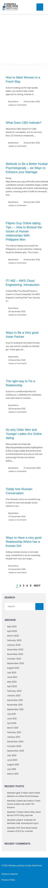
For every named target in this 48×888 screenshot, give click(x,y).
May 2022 (12, 681)
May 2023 (12, 626)
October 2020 (14, 746)
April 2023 (12, 631)
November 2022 (15, 654)
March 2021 (12, 727)
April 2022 (12, 686)
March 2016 (12, 773)
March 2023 (13, 635)
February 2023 (14, 640)
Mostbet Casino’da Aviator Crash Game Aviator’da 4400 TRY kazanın (23, 804)
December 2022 (15, 649)
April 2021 (11, 723)
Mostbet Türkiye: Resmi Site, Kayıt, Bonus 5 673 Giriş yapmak (24, 814)
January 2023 (13, 644)
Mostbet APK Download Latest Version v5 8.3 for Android (22, 829)
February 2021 (14, 732)
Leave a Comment (17, 104)
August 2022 (13, 667)
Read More (13, 101)
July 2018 (11, 769)
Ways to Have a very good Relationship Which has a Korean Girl (23, 541)
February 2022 (14, 690)
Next (37, 585)
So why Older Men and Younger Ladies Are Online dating (24, 434)
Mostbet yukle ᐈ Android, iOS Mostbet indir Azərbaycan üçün (22, 821)
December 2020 (15, 741)
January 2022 (13, 695)
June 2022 (12, 677)
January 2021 (13, 737)
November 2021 (15, 704)
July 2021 (11, 713)
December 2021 (15, 700)
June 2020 (12, 760)
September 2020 (15, 750)
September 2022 (15, 663)
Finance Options (9, 874)
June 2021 (12, 718)
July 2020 (11, 755)
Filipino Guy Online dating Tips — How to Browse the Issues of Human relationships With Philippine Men (24, 231)
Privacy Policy (8, 879)
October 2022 (14, 658)
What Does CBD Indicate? (23, 122)
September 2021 (15, 709)
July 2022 (11, 672)
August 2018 (13, 764)
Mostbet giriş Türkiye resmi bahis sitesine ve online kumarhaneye (23, 794)
